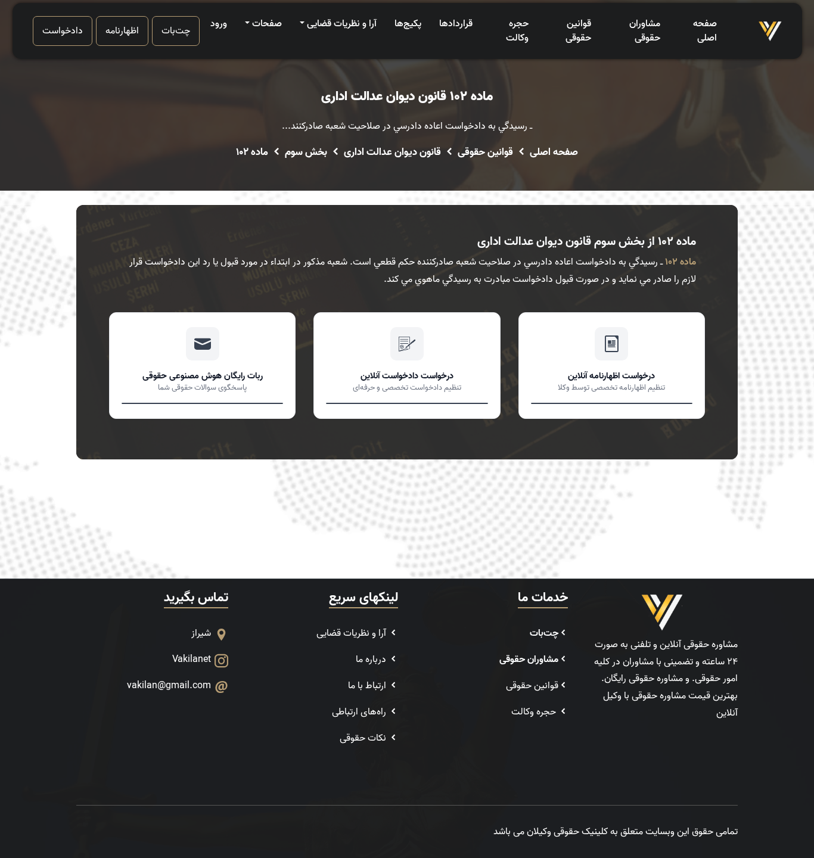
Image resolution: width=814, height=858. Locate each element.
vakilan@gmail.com (169, 686)
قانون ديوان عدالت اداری (392, 152)
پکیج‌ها (407, 24)
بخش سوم (306, 152)
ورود (218, 24)
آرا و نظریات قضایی (342, 24)
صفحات (267, 24)
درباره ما (372, 659)
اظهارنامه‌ (122, 31)
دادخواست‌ (62, 31)
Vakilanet (191, 659)
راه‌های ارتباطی (360, 712)
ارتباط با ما (368, 686)
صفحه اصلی (705, 31)
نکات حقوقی (364, 738)
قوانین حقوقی (578, 31)
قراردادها (456, 24)
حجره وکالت (517, 31)
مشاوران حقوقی (644, 31)
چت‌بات (175, 31)
